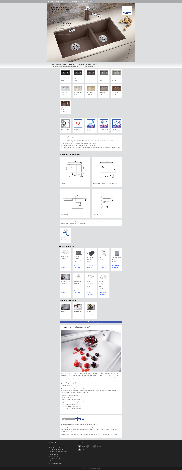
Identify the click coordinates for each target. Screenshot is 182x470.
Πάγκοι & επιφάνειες (58, 36)
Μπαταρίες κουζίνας (58, 29)
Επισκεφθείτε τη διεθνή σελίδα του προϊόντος (91, 322)
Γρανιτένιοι (69, 64)
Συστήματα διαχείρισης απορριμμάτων (90, 313)
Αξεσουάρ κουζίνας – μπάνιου (60, 33)
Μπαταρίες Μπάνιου (58, 31)
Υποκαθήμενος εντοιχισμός (65, 22)
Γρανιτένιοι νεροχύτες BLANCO (64, 19)
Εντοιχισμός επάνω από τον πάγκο (66, 20)
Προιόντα (54, 14)
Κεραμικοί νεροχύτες (60, 28)
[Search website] (96, 1)
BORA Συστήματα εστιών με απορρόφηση (62, 34)
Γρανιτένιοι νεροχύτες (60, 17)
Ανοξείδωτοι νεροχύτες (61, 26)
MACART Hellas (53, 1)
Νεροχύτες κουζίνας (58, 16)
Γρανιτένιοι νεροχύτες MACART (64, 25)
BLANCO (75, 64)
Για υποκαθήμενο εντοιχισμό (84, 64)
